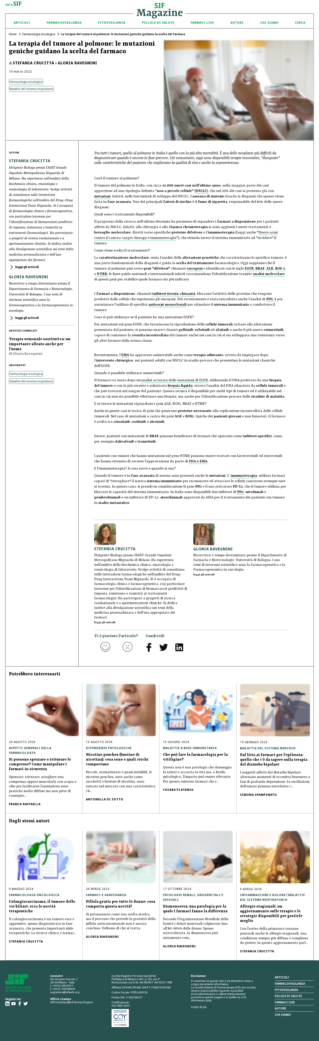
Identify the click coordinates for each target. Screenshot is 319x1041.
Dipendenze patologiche (109, 748)
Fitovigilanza (111, 22)
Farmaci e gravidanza (106, 895)
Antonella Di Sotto (104, 799)
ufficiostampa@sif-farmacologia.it (71, 1002)
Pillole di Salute (158, 22)
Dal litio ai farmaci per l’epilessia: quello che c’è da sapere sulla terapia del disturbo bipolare (273, 760)
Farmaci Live (202, 22)
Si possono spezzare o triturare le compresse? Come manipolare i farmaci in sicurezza (40, 764)
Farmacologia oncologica (38, 34)
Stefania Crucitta (33, 62)
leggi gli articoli (27, 267)
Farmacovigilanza (64, 22)
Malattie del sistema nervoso (268, 748)
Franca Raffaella (25, 804)
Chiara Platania (178, 790)
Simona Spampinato (258, 795)
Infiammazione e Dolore (263, 895)
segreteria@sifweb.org (64, 992)
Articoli (22, 22)
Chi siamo (269, 22)
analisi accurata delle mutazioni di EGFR (174, 380)
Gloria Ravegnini (77, 62)
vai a (13, 3)
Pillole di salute (288, 996)
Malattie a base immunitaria (190, 748)
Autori (237, 22)
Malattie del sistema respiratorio (31, 89)
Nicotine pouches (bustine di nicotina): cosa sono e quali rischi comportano (117, 759)
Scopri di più (199, 1007)
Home (13, 34)
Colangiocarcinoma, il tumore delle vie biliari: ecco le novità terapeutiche (42, 906)
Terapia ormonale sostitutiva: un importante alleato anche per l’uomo (40, 344)
